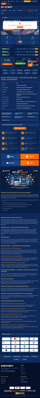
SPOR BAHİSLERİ (4, 10)
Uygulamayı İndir (18, 356)
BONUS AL (31, 10)
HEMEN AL (7, 64)
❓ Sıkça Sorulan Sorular (5, 120)
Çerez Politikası (3, 381)
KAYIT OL (3, 3)
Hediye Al (16, 359)
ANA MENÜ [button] (5, 17)
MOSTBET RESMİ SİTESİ (20, 128)
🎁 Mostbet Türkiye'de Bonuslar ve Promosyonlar (32, 113)
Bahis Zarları (35, 356)
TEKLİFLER (35, 1)
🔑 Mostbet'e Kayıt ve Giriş (6, 116)
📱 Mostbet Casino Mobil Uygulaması (18, 113)
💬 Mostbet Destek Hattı (31, 116)
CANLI (10, 10)
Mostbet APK (23, 368)
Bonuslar (22, 367)
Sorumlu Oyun (3, 378)
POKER (2, 13)
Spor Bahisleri (23, 373)
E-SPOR (36, 10)
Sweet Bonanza (23, 372)
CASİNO (14, 10)
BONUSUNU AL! (20, 27)
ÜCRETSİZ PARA (28, 1)
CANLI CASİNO (19, 10)
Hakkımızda (3, 383)
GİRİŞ (9, 3)
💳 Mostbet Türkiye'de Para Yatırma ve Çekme (19, 117)
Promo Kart (27, 356)
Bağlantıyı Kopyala (7, 356)
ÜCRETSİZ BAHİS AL (9, 29)
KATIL (20, 63)
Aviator (25, 10)
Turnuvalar (24, 359)
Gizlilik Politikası (3, 380)
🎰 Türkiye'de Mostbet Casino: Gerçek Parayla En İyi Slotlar (6, 113)
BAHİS (36, 48)
